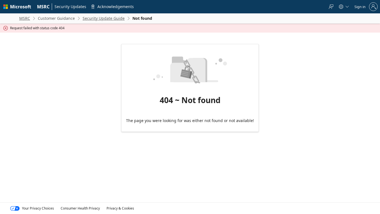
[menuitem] (43, 6)
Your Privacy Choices (38, 208)
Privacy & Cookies (120, 208)
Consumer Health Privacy (80, 208)
